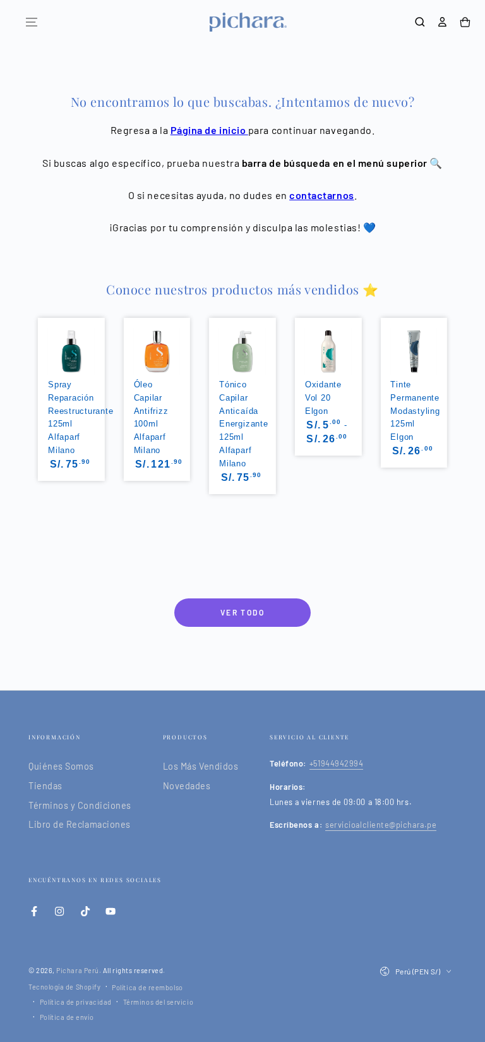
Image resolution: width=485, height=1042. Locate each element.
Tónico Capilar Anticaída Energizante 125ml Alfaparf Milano (243, 424)
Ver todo (242, 612)
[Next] (448, 395)
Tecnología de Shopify (64, 987)
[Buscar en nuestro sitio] (420, 22)
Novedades (187, 785)
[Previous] (36, 395)
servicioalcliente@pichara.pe (380, 825)
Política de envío (66, 1017)
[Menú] (31, 22)
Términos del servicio (158, 1002)
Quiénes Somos (61, 766)
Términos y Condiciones (79, 805)
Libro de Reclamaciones (79, 824)
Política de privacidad (76, 1002)
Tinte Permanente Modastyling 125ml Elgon (415, 411)
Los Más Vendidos (201, 766)
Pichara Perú (77, 970)
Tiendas (45, 785)
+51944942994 (336, 763)
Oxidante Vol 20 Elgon (323, 398)
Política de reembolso (147, 987)
